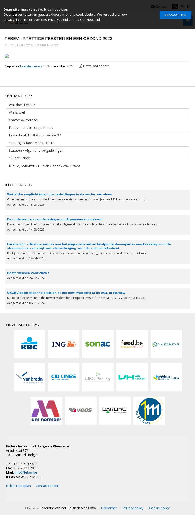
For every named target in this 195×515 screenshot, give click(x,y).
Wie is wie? (17, 112)
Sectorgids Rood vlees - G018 (31, 143)
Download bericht (96, 66)
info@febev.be (26, 472)
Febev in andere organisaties (31, 127)
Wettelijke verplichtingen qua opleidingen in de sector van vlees (59, 194)
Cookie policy (159, 508)
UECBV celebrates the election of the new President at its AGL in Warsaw (66, 293)
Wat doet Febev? (22, 104)
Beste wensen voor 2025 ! (28, 273)
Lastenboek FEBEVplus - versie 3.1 (35, 135)
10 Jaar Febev (19, 158)
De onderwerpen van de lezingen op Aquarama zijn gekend (54, 219)
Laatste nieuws (31, 66)
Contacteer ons (47, 485)
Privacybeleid (58, 19)
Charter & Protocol (23, 120)
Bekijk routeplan (18, 485)
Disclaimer (109, 508)
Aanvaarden (175, 15)
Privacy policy (133, 508)
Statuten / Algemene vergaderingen (36, 150)
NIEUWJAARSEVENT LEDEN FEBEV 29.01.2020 (44, 165)
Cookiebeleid (90, 19)
